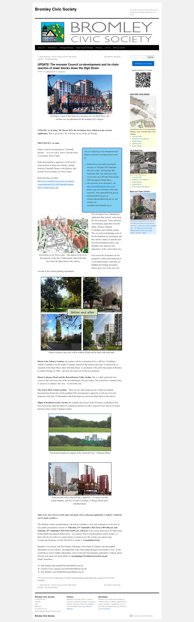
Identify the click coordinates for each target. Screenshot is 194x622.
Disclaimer (106, 609)
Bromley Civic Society (56, 9)
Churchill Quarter (78, 578)
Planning (99, 47)
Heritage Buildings (66, 47)
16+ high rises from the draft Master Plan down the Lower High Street (141, 230)
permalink (41, 580)
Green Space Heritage (84, 47)
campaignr (61, 71)
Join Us (108, 47)
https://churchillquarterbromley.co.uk (101, 186)
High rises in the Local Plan (147, 226)
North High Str (137, 143)
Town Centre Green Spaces (140, 187)
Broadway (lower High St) (140, 139)
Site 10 (95, 578)
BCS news (59, 578)
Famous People (137, 146)
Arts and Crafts (137, 136)
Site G (101, 578)
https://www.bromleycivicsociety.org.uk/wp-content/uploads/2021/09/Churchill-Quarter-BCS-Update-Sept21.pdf (56, 184)
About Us (41, 47)
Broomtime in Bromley (113, 56)
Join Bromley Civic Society (143, 63)
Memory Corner (119, 47)
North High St (136, 184)
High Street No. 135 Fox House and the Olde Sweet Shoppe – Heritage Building (57, 57)
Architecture (52, 47)
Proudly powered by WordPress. (143, 616)
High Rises (89, 578)
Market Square (136, 141)
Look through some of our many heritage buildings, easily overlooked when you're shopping (143, 131)
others (144, 233)
